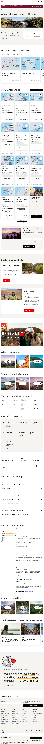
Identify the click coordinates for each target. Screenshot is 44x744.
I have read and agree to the (32, 242)
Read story (6, 280)
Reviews (23, 717)
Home (2, 9)
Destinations (7, 9)
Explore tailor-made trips (36, 216)
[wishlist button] (12, 95)
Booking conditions (4, 721)
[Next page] (41, 70)
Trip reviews (36, 42)
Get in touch (24, 711)
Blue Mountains (22, 383)
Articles (41, 42)
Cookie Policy (6, 743)
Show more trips (21, 222)
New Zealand (8, 608)
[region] (22, 740)
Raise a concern (25, 721)
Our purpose (8, 685)
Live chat (24, 713)
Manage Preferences (36, 740)
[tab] (6, 54)
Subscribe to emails (33, 705)
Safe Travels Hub (4, 715)
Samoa (37, 607)
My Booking (3, 711)
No (17, 696)
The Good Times (15, 713)
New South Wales (7, 361)
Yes (13, 696)
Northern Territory (22, 361)
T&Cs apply (25, 702)
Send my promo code (29, 246)
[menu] (41, 1)
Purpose (35, 709)
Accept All (36, 738)
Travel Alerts (3, 717)
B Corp (34, 711)
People (34, 715)
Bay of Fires (7, 383)
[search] (34, 2)
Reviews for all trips (29, 591)
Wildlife (34, 719)
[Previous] (1, 43)
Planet (34, 717)
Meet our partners (29, 310)
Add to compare (7, 115)
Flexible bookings (4, 719)
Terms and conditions (38, 233)
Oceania (13, 9)
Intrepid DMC (14, 715)
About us (13, 711)
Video (16, 42)
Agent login (3, 723)
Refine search (35, 89)
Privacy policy (14, 719)
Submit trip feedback (5, 713)
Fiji (22, 607)
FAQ (23, 715)
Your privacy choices (17, 721)
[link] (6, 400)
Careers (13, 717)
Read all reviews (20, 591)
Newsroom (24, 719)
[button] (12, 94)
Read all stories (39, 620)
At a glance (26, 42)
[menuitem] (4, 1)
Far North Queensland (37, 383)
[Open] (16, 528)
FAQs (31, 42)
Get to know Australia (10, 42)
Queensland (37, 361)
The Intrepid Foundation (37, 713)
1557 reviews (37, 36)
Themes (20, 42)
